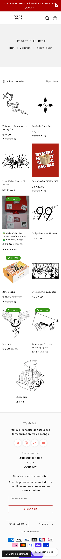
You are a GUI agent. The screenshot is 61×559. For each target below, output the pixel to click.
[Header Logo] (27, 17)
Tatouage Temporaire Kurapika (14, 128)
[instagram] (26, 443)
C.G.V (30, 462)
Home (12, 47)
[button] (6, 18)
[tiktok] (34, 443)
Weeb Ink (35, 531)
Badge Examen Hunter (44, 233)
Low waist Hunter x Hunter (13, 183)
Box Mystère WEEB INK (45, 181)
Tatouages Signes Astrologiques (42, 346)
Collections (26, 47)
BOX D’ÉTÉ (8, 291)
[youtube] (43, 443)
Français (43, 524)
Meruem (7, 344)
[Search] (47, 18)
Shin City (21, 397)
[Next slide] (56, 5)
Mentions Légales (30, 458)
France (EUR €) (16, 523)
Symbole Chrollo (41, 126)
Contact (30, 467)
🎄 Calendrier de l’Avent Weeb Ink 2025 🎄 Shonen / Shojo (14, 236)
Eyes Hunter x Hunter (44, 291)
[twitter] (17, 443)
